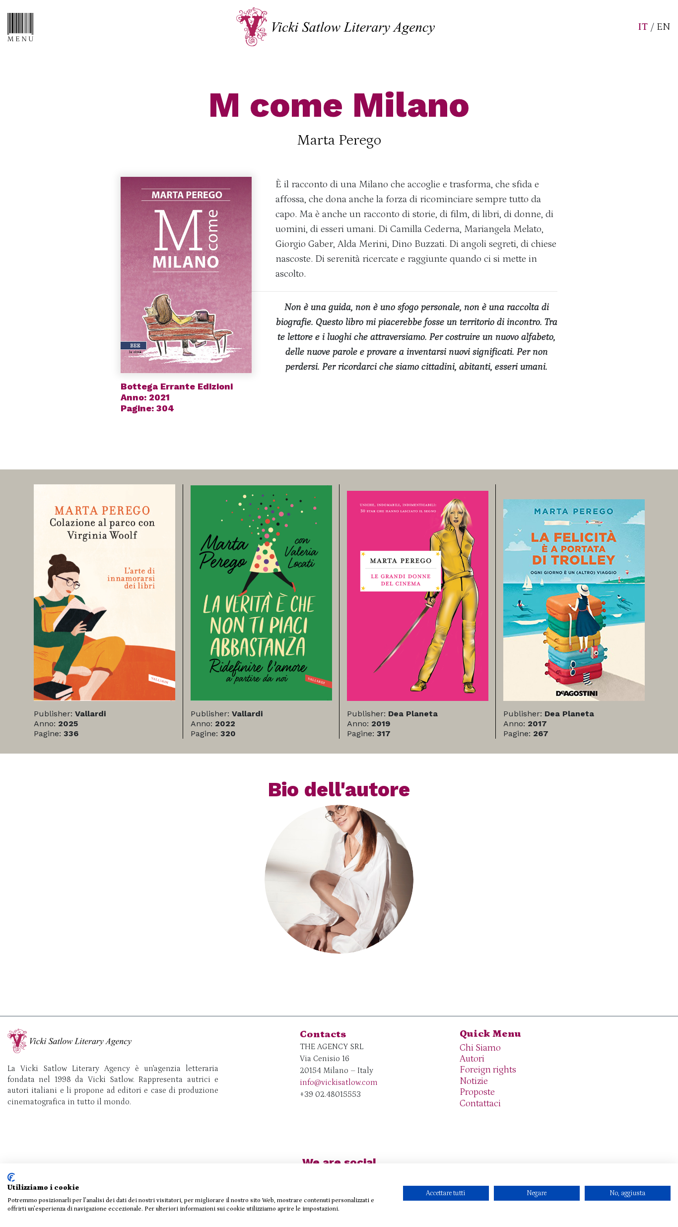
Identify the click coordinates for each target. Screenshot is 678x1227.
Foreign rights (488, 1070)
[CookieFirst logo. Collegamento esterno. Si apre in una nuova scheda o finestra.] (11, 1177)
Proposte (477, 1092)
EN (664, 26)
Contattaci (480, 1103)
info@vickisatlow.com (339, 1082)
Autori (472, 1059)
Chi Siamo (480, 1048)
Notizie (474, 1081)
